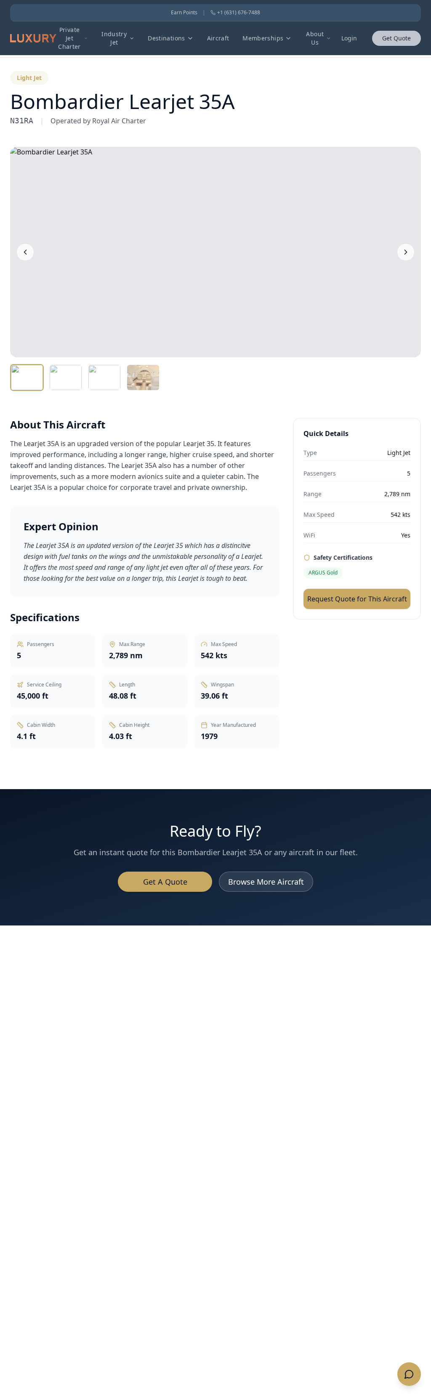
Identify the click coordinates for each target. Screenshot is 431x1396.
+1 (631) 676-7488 (238, 12)
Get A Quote (165, 882)
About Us (315, 38)
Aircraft (218, 38)
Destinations (166, 38)
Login (349, 38)
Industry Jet (114, 38)
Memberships (262, 38)
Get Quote (396, 38)
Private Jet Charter (69, 38)
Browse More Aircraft (266, 882)
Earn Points (184, 12)
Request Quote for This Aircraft (357, 599)
